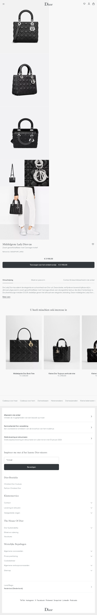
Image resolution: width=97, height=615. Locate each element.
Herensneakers (57, 401)
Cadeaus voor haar (10, 401)
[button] (24, 26)
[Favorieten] (84, 4)
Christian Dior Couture (13, 484)
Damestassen (43, 401)
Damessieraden (71, 401)
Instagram (30, 600)
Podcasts (73, 600)
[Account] (88, 4)
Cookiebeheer (9, 561)
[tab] (8, 280)
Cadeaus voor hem (27, 401)
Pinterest (49, 600)
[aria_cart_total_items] (93, 4)
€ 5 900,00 (48, 265)
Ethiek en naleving (11, 532)
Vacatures (8, 537)
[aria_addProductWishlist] (92, 244)
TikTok (22, 600)
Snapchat (57, 600)
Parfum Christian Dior (12, 488)
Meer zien (6, 297)
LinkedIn (65, 600)
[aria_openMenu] (4, 4)
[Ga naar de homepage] (48, 4)
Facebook (41, 600)
